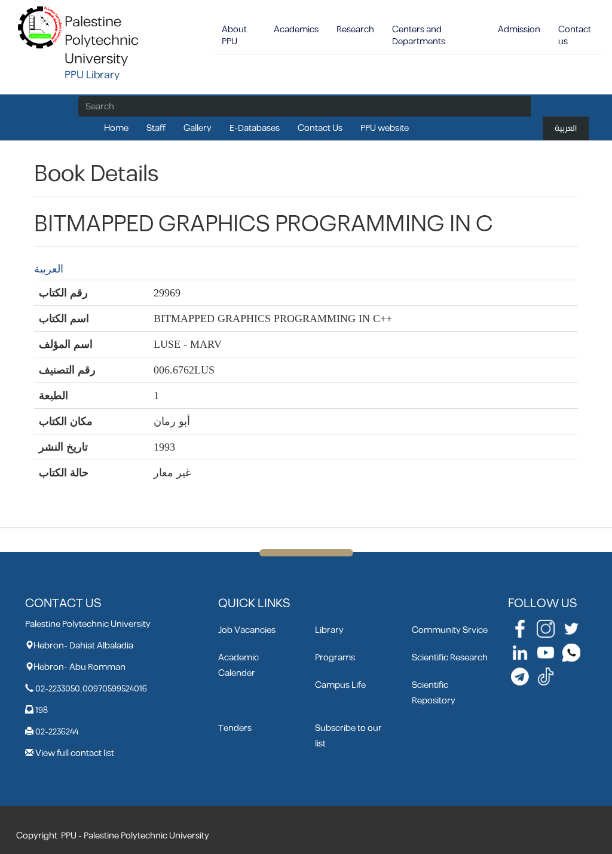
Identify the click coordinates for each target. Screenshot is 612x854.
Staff (156, 128)
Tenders (235, 728)
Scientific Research (450, 658)
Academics (296, 29)
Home (116, 128)
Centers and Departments (418, 35)
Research (355, 29)
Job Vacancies (247, 630)
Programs (335, 658)
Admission (519, 29)
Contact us (574, 35)
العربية (566, 128)
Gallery (197, 128)
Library (329, 630)
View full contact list (74, 753)
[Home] (40, 26)
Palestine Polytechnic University (102, 40)
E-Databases (255, 128)
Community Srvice (450, 630)
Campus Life (340, 685)
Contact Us (320, 128)
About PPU (234, 35)
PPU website (384, 128)
